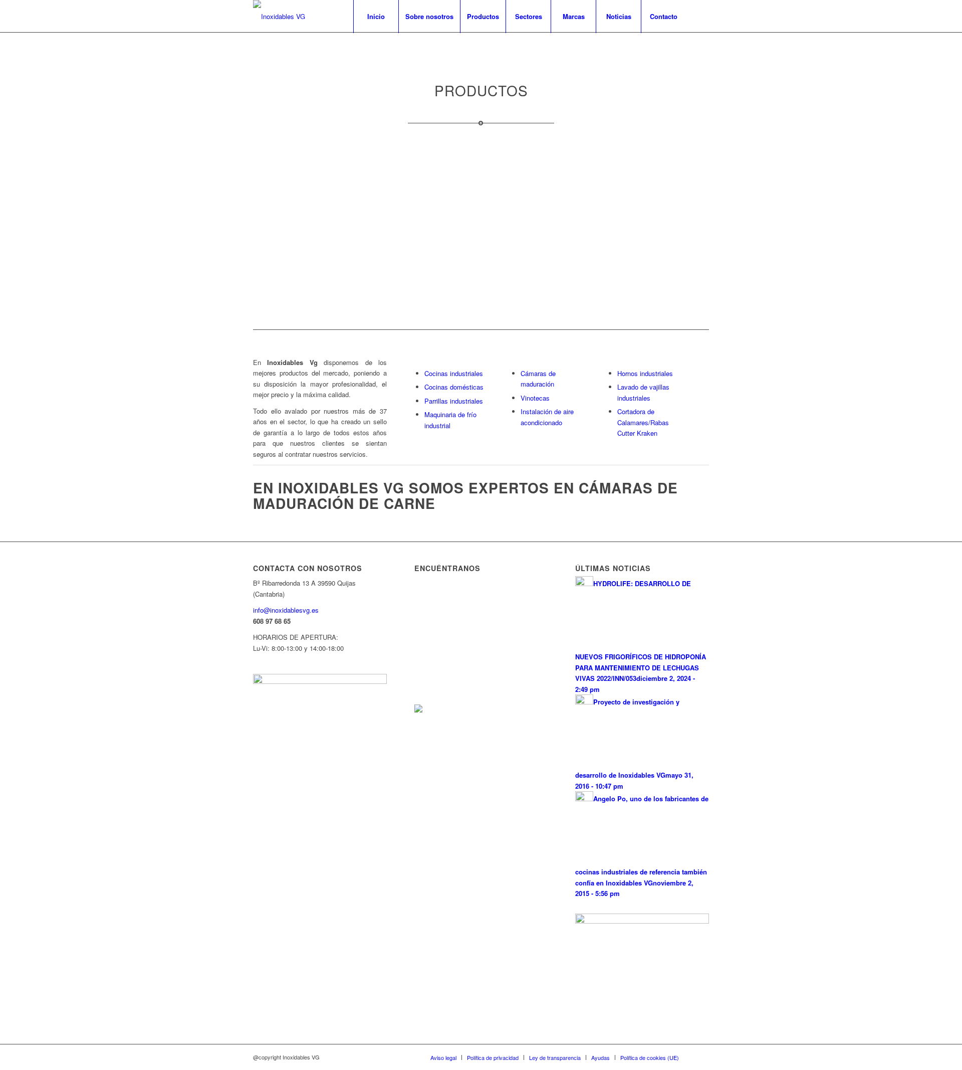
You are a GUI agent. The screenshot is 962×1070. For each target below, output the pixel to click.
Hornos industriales (645, 373)
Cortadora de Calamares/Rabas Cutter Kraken (643, 422)
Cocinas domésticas (454, 387)
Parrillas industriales (453, 401)
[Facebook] (701, 16)
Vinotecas (535, 398)
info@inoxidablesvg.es (286, 610)
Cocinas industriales (453, 373)
